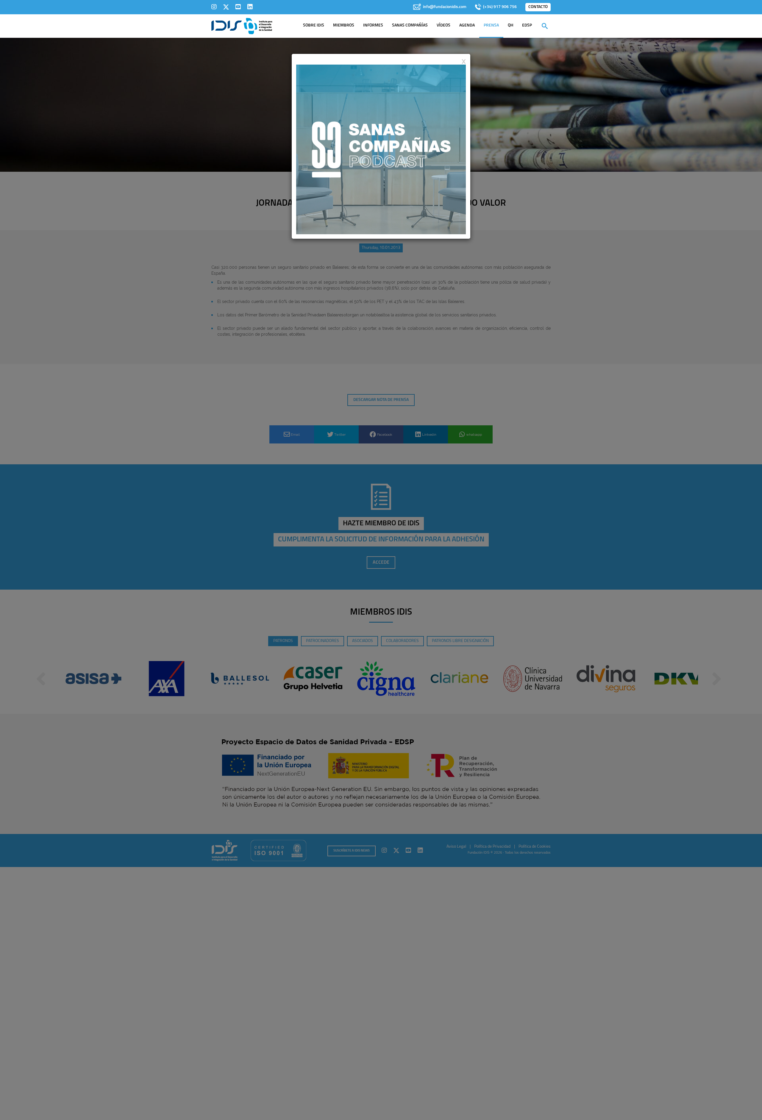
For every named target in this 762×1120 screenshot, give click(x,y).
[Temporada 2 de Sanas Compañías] (381, 149)
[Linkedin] (250, 6)
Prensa (491, 25)
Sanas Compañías (410, 25)
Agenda (467, 25)
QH (510, 25)
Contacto (538, 7)
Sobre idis (313, 25)
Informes (373, 25)
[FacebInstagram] (214, 6)
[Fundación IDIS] (241, 25)
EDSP (527, 25)
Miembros (343, 25)
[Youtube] (238, 6)
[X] (226, 6)
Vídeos (443, 25)
